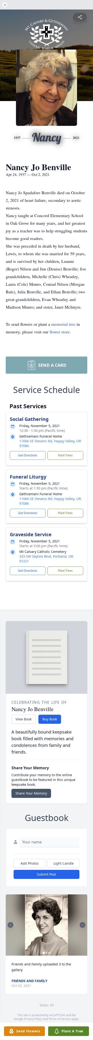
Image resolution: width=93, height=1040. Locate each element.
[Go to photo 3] (49, 953)
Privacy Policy (33, 1019)
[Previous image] (10, 925)
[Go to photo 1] (43, 953)
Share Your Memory (31, 793)
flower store (60, 332)
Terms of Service (59, 1019)
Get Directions (27, 455)
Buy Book (49, 719)
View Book (23, 719)
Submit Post (46, 874)
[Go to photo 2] (46, 953)
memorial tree (63, 324)
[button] (46, 925)
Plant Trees (65, 455)
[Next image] (82, 925)
